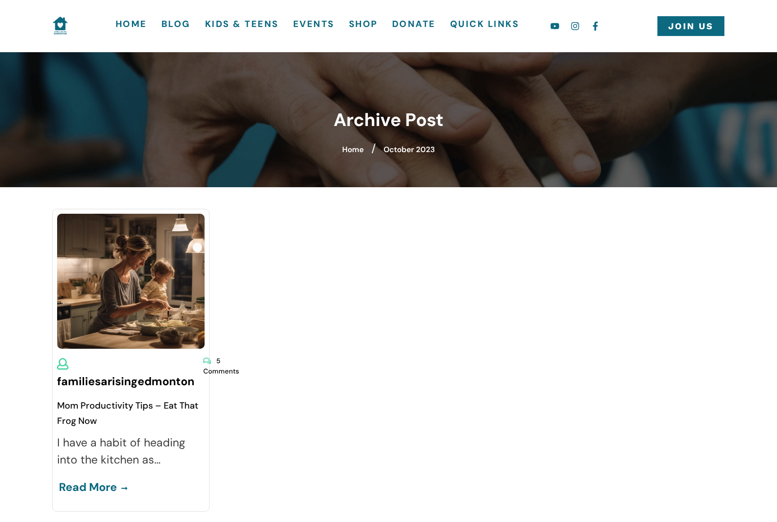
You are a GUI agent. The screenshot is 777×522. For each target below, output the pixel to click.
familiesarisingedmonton (125, 381)
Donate (414, 24)
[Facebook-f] (595, 26)
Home (131, 24)
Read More (88, 487)
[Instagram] (575, 26)
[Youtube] (555, 26)
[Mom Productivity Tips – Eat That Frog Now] (131, 280)
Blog (176, 24)
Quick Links (484, 24)
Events (314, 24)
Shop (363, 24)
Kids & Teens (242, 24)
